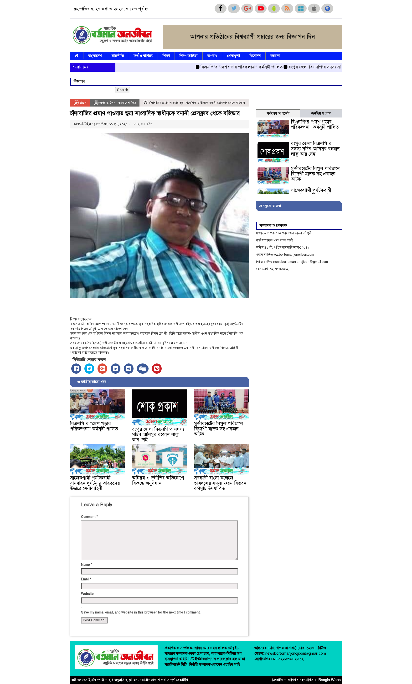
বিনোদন (255, 55)
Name (86, 565)
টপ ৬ (113, 103)
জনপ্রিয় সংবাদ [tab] (321, 113)
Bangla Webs (329, 680)
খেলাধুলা (233, 55)
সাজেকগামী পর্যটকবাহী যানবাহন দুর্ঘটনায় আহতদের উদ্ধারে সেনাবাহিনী (95, 483)
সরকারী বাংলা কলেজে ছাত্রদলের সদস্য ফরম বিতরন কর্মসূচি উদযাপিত (220, 483)
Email (86, 579)
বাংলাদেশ (95, 55)
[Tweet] (89, 368)
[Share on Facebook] (76, 368)
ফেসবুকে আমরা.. (270, 206)
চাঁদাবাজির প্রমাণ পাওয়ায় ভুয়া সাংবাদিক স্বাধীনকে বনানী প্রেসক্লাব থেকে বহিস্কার (155, 113)
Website (87, 594)
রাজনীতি (118, 55)
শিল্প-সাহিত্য (189, 55)
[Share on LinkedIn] (115, 368)
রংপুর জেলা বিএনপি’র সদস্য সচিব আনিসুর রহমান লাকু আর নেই (323, 67)
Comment (89, 517)
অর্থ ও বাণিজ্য (143, 55)
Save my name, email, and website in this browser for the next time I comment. (141, 612)
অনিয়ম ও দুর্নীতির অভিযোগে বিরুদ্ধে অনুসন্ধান (158, 480)
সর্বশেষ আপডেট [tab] (278, 113)
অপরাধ (212, 55)
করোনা (275, 55)
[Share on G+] (102, 368)
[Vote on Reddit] (129, 368)
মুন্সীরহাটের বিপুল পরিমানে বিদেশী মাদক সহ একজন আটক (218, 429)
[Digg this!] (143, 368)
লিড (133, 103)
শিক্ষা (166, 55)
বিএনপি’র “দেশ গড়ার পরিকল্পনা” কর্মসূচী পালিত (223, 67)
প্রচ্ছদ (83, 103)
